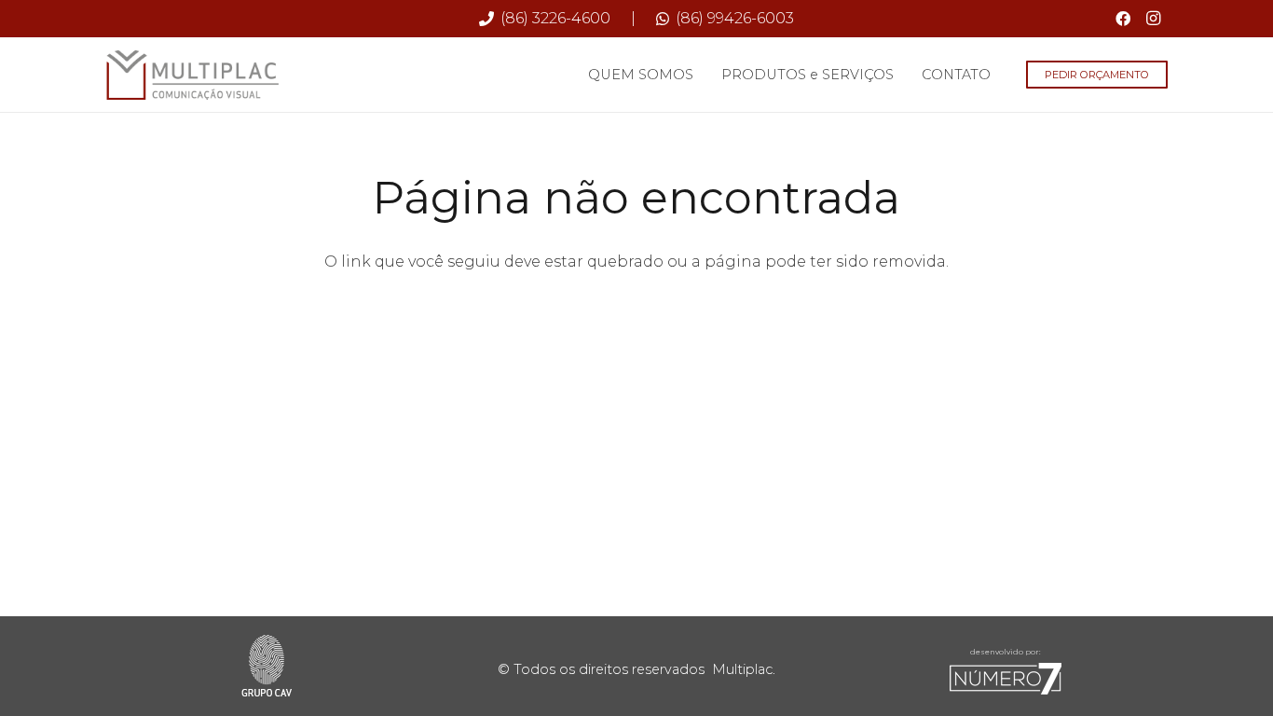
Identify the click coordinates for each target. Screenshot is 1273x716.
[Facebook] (1123, 19)
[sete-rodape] (1005, 679)
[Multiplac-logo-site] (193, 75)
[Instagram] (1153, 19)
